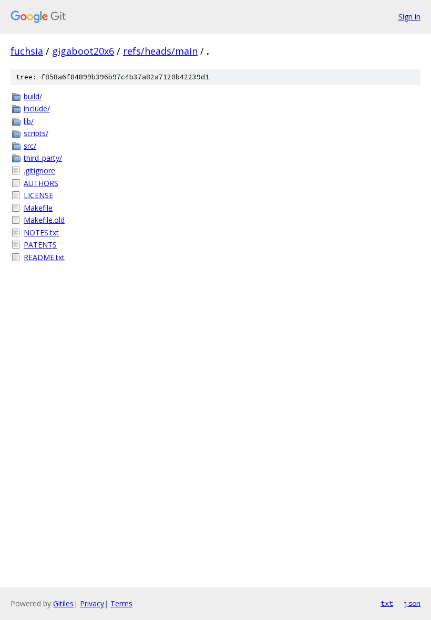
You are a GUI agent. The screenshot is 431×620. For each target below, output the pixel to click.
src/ (30, 146)
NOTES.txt (41, 232)
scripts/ (36, 133)
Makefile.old (44, 220)
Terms (121, 603)
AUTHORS (41, 183)
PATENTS (40, 245)
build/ (33, 96)
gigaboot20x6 (83, 51)
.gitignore (39, 170)
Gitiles (63, 603)
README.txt (44, 257)
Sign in (409, 17)
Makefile (38, 208)
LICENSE (38, 195)
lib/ (29, 121)
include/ (37, 108)
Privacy (92, 603)
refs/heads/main (160, 51)
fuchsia (27, 51)
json (412, 603)
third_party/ (43, 158)
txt (387, 603)
